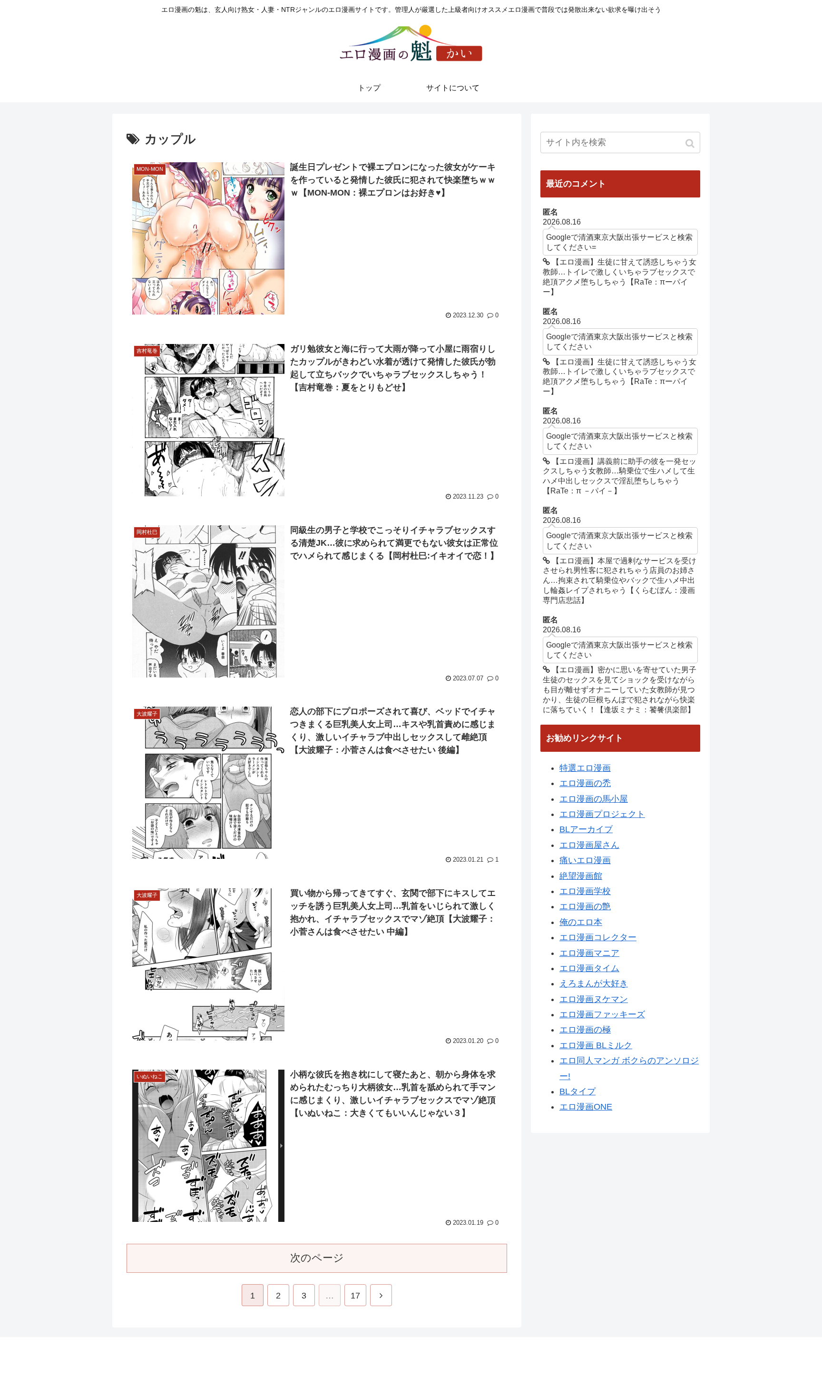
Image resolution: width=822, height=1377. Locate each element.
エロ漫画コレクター (597, 937)
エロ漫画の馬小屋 (593, 799)
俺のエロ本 (580, 922)
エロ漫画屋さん (589, 845)
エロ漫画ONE (585, 1106)
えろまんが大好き (593, 983)
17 (355, 1295)
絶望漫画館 (580, 876)
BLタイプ (577, 1091)
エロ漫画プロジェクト (602, 814)
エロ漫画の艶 (585, 906)
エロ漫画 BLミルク (595, 1045)
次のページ (317, 1258)
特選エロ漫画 (585, 768)
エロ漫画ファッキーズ (602, 1014)
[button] (691, 143)
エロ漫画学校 (585, 891)
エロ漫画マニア (589, 953)
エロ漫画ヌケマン (593, 999)
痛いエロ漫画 (585, 860)
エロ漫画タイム (589, 968)
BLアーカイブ (586, 829)
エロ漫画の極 (585, 1029)
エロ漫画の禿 (585, 783)
